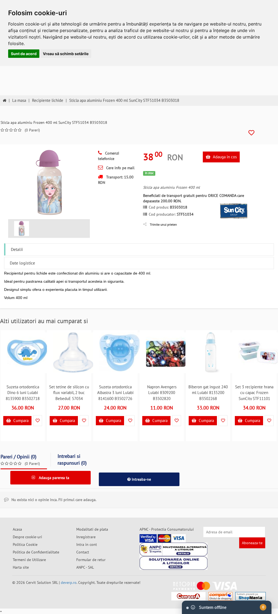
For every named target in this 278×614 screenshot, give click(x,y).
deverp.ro (69, 582)
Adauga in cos (224, 156)
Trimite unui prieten (163, 224)
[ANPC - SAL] (173, 549)
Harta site (21, 567)
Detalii (17, 249)
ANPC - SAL (85, 567)
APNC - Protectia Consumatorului (167, 529)
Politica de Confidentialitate (36, 552)
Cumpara (20, 420)
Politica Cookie (25, 544)
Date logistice (22, 263)
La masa (19, 100)
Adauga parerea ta (53, 477)
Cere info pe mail (119, 167)
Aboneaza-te (252, 542)
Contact (82, 552)
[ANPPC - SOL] (173, 563)
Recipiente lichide (47, 100)
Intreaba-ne (141, 479)
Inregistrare (86, 536)
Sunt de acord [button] (24, 53)
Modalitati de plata (92, 529)
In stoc (149, 173)
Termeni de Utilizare (29, 559)
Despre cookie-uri (27, 536)
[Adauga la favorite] (251, 133)
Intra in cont (86, 544)
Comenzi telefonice (108, 156)
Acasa (17, 529)
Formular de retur (91, 559)
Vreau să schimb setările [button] (66, 53)
